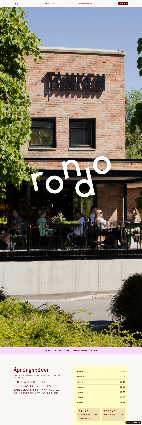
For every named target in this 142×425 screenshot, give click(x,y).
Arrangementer (85, 3)
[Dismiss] (139, 422)
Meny (54, 3)
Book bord (123, 3)
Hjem (47, 3)
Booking (63, 3)
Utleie (73, 3)
